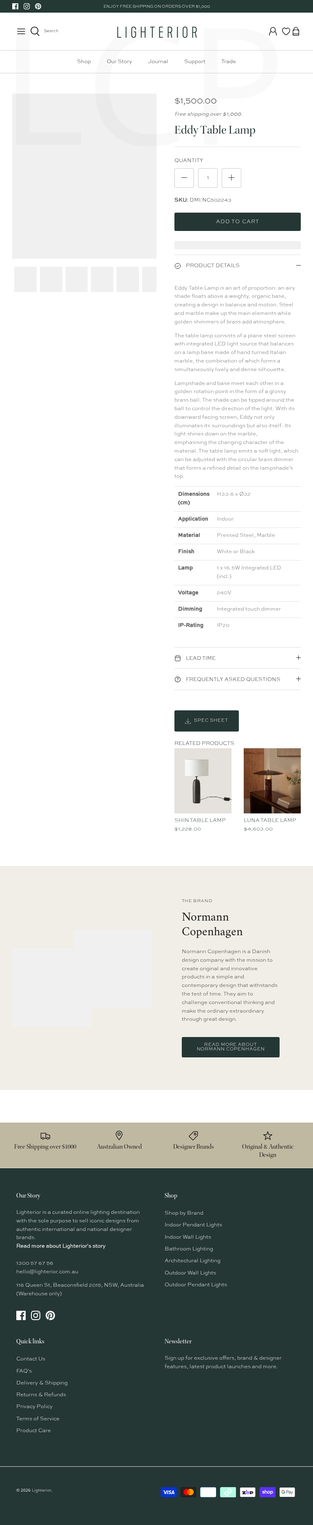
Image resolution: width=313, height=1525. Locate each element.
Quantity (188, 160)
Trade (228, 61)
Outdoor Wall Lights (190, 1273)
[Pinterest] (38, 6)
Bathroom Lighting (189, 1249)
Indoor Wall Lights (188, 1237)
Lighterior (41, 1490)
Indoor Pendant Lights (193, 1225)
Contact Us (30, 1359)
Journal (158, 61)
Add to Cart (237, 221)
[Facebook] (15, 6)
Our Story (119, 61)
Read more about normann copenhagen (231, 1047)
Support (194, 61)
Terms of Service (38, 1419)
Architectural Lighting (192, 1261)
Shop (84, 61)
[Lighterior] (156, 31)
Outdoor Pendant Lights (196, 1285)
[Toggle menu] (21, 31)
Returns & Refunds (41, 1395)
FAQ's (24, 1371)
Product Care (33, 1430)
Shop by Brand (184, 1213)
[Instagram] (27, 6)
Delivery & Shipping (42, 1383)
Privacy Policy (34, 1406)
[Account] (273, 31)
